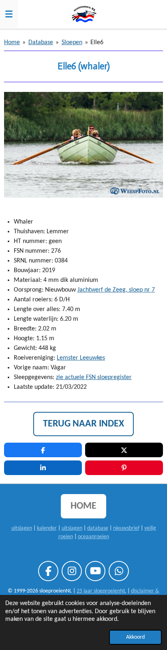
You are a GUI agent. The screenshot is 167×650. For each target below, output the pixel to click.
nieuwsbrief (126, 528)
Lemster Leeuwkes (81, 358)
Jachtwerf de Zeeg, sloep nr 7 (116, 290)
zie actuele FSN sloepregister (94, 377)
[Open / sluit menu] (9, 14)
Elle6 (96, 42)
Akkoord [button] (135, 637)
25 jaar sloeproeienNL (101, 591)
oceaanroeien (93, 537)
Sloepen (72, 42)
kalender (47, 528)
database (97, 528)
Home (12, 42)
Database (40, 42)
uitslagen (21, 528)
